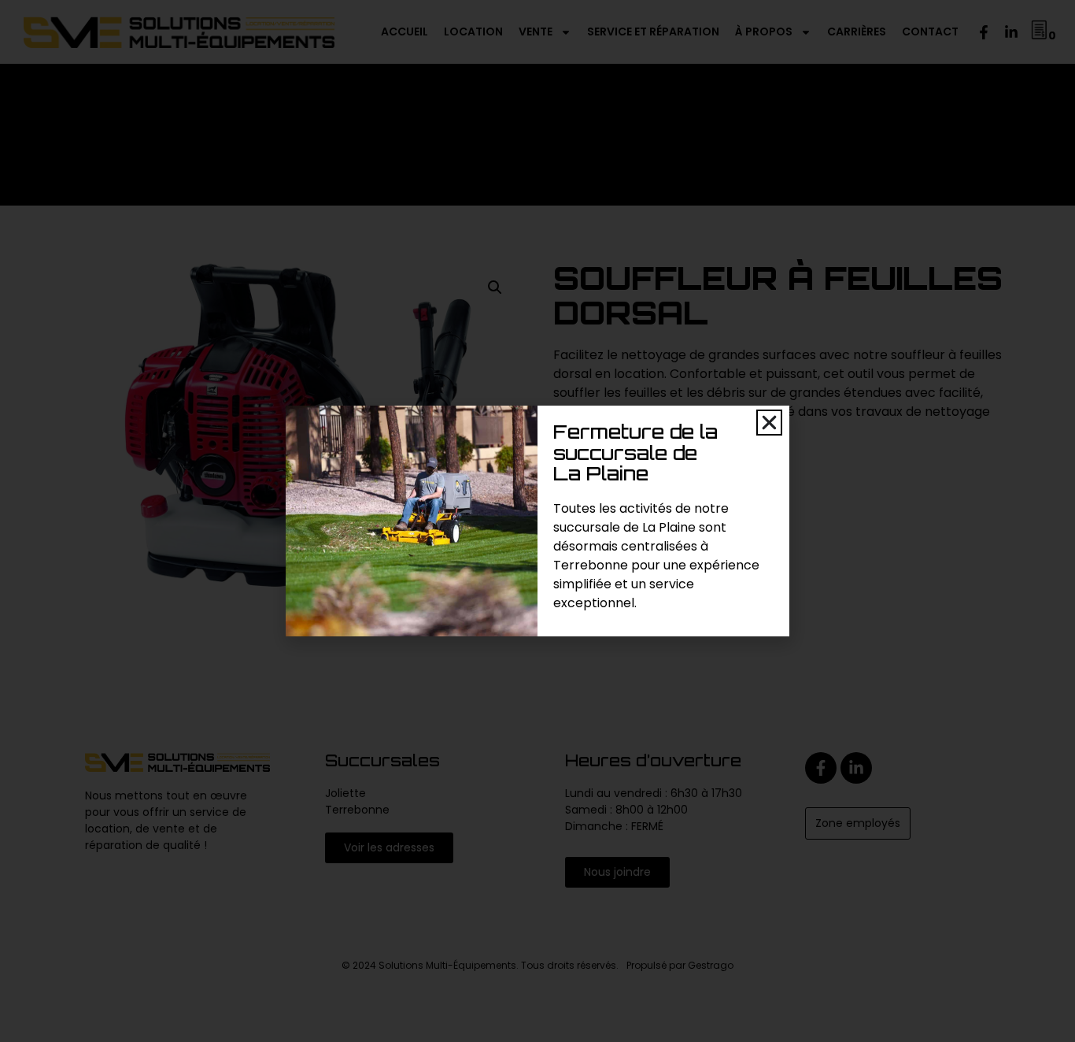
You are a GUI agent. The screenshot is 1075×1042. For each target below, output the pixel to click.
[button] (769, 422)
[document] (537, 521)
